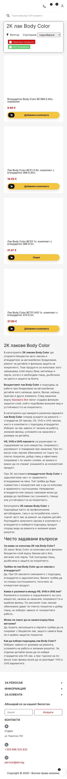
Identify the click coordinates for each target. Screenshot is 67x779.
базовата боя (20, 399)
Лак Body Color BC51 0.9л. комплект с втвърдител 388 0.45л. (30, 171)
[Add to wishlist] (59, 93)
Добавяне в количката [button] (36, 115)
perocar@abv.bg (14, 762)
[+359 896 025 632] (6, 745)
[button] (33, 682)
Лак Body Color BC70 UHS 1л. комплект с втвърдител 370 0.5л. (32, 314)
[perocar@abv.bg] (6, 758)
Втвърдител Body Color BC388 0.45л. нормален (30, 100)
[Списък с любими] (49, 6)
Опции (36, 257)
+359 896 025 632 (16, 749)
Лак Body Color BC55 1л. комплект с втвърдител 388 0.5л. (29, 242)
